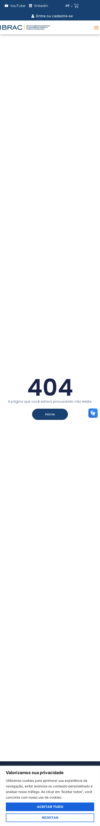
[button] (96, 27)
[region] (50, 796)
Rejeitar (50, 818)
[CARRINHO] (76, 5)
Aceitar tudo (50, 807)
